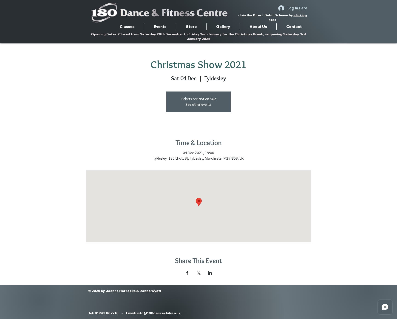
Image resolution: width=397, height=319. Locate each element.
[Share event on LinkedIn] (210, 273)
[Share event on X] (198, 273)
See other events (198, 104)
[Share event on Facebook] (187, 273)
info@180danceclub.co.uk (159, 313)
